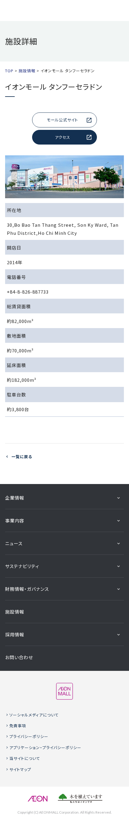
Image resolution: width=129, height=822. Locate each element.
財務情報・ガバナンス (27, 589)
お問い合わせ (19, 657)
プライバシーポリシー (28, 736)
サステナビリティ (22, 566)
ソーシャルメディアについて (34, 715)
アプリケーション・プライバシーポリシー (45, 747)
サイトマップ (20, 769)
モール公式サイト (62, 120)
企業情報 (14, 498)
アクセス (62, 137)
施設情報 (14, 611)
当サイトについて (24, 758)
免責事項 (17, 725)
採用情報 (14, 634)
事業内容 (14, 520)
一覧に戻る (21, 456)
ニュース (13, 543)
